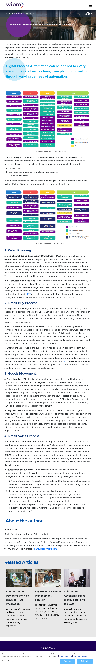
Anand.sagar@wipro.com (45, 548)
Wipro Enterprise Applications (20, 13)
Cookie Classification (80, 656)
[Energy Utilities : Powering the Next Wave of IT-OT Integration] (19, 578)
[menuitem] (92, 13)
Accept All (67, 661)
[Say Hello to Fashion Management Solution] (48, 578)
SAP (66, 361)
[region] (48, 658)
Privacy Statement (65, 656)
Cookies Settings (8, 661)
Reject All (84, 661)
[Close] (92, 654)
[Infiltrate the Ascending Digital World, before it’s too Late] (77, 578)
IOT (29, 294)
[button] (88, 13)
